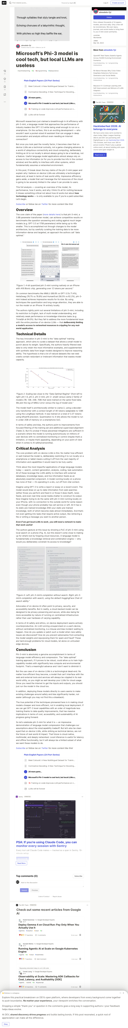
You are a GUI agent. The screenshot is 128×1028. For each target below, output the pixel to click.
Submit (24, 890)
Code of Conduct (44, 896)
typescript (40, 982)
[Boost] (5, 94)
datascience (53, 71)
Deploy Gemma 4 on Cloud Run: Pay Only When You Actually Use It (48, 926)
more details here (52, 214)
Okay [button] (6, 1024)
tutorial (28, 982)
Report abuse (57, 896)
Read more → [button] (100, 155)
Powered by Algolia (68, 3)
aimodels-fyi (26, 45)
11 (42, 987)
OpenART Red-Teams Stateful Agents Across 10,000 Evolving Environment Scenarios (107, 60)
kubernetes (39, 954)
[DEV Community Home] (4, 3)
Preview (35, 890)
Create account (118, 3)
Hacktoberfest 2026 (116, 140)
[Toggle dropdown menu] (82, 796)
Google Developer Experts (46, 920)
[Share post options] (5, 102)
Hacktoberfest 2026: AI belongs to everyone (107, 128)
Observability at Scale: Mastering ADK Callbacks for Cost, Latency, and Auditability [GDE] (48, 978)
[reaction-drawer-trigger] (4, 72)
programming (41, 71)
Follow (109, 17)
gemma (21, 931)
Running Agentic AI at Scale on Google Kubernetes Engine (48, 950)
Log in (106, 3)
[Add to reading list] (5, 88)
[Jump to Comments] (5, 80)
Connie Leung (27, 971)
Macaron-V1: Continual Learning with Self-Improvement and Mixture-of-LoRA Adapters (108, 90)
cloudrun (29, 931)
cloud (36, 931)
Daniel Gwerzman (28, 920)
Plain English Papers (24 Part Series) (42, 80)
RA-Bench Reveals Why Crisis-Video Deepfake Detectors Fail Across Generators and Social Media (107, 75)
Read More (21, 863)
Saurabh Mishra (28, 944)
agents (21, 954)
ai (33, 71)
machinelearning (23, 71)
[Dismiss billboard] (123, 993)
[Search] (10, 3)
